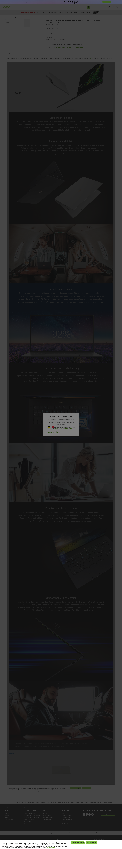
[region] (61, 844)
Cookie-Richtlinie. (51, 847)
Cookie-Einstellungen (78, 842)
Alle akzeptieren (91, 842)
